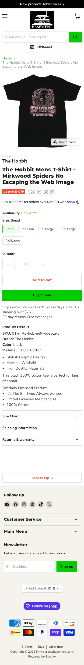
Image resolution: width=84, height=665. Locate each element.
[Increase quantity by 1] (43, 264)
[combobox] (35, 37)
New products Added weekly (42, 4)
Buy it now (42, 295)
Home (7, 58)
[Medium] (28, 234)
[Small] (10, 234)
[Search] (75, 37)
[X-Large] (48, 234)
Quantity (8, 254)
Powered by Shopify (42, 657)
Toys (41, 647)
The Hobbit (14, 161)
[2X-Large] (69, 234)
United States (39, 588)
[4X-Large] (13, 245)
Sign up (66, 566)
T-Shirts (26, 647)
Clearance (56, 647)
